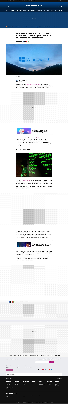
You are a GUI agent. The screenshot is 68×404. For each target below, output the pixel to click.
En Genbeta (33, 243)
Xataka (7, 383)
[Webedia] (9, 378)
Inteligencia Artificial (29, 367)
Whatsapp (36, 26)
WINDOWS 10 (39, 10)
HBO (45, 26)
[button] (23, 80)
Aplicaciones (49, 26)
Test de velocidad (55, 26)
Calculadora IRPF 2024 (42, 355)
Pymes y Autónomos (57, 385)
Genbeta (34, 5)
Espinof (24, 384)
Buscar (60, 374)
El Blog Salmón (57, 383)
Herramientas (8, 363)
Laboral (17, 365)
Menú (9, 6)
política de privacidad (48, 363)
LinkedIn (51, 369)
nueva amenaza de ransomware (33, 84)
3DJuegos (16, 383)
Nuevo (58, 6)
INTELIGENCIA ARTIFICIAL (21, 10)
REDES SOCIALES (31, 10)
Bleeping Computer (26, 180)
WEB (44, 10)
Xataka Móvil (8, 384)
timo (26, 365)
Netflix (7, 367)
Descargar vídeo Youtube (34, 355)
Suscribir (51, 361)
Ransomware (27, 301)
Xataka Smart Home (9, 387)
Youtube (43, 369)
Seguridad (17, 363)
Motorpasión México (41, 395)
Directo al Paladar (33, 383)
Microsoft (27, 26)
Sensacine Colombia (24, 397)
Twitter (55, 10)
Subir (59, 378)
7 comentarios (19, 41)
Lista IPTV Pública (51, 355)
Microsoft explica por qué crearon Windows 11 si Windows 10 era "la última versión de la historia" (41, 245)
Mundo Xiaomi (8, 388)
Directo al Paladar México (33, 395)
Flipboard (57, 10)
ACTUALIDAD (11, 10)
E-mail (28, 41)
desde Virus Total (35, 137)
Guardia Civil (23, 26)
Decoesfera (49, 384)
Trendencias (49, 383)
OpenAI (15, 26)
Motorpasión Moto (42, 384)
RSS (47, 369)
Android (32, 26)
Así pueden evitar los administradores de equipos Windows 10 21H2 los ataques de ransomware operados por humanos (40, 131)
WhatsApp (17, 367)
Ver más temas (9, 370)
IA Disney (19, 355)
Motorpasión (41, 383)
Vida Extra (16, 384)
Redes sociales (8, 365)
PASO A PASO (50, 10)
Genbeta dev (28, 363)
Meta (19, 26)
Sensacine (24, 383)
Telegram (61, 10)
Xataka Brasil (8, 396)
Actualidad (21, 301)
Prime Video (41, 26)
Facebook (59, 10)
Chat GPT (15, 355)
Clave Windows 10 (25, 355)
